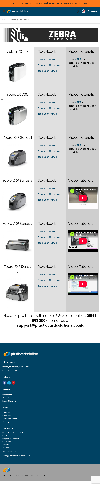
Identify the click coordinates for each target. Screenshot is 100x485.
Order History (7, 398)
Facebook (4, 383)
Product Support (9, 401)
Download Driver (46, 59)
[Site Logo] (17, 11)
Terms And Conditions (11, 419)
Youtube (13, 383)
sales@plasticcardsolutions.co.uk (16, 456)
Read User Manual (47, 70)
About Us (6, 412)
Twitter (9, 383)
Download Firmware (48, 65)
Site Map (6, 422)
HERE (78, 59)
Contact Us (6, 415)
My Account (7, 395)
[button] (4, 11)
